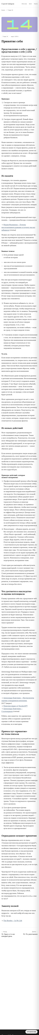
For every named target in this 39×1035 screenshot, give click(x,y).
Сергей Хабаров (7, 4)
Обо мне (24, 4)
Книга (36, 4)
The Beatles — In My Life (12, 921)
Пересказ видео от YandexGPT (15, 706)
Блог (30, 4)
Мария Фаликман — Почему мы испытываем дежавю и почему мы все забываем (18, 227)
